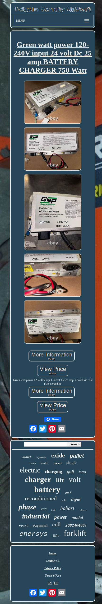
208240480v (76, 525)
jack (68, 492)
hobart (67, 508)
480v (55, 536)
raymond (40, 526)
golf (70, 471)
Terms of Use (53, 575)
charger (38, 479)
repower (41, 457)
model (77, 517)
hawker (45, 463)
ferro (82, 472)
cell (56, 524)
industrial (36, 516)
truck (23, 526)
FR (56, 583)
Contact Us (53, 561)
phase (27, 507)
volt (75, 479)
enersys (33, 534)
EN (50, 583)
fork (53, 509)
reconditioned (41, 498)
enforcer (83, 510)
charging (53, 471)
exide (58, 455)
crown (32, 463)
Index (52, 553)
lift (60, 480)
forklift (75, 533)
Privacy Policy (52, 568)
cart (43, 509)
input (75, 499)
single (71, 462)
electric (30, 470)
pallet (77, 456)
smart (26, 456)
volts (63, 500)
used (58, 463)
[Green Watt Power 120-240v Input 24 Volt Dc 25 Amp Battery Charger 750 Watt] (52, 102)
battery (47, 489)
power (60, 517)
